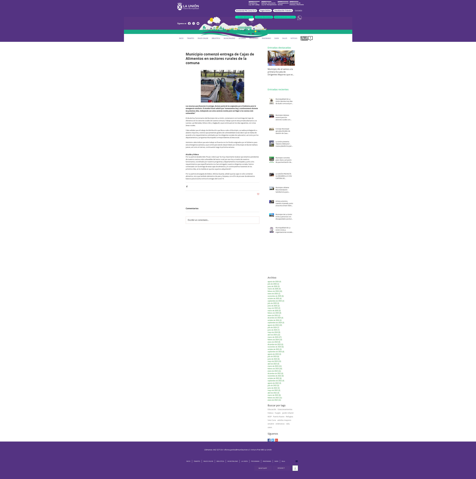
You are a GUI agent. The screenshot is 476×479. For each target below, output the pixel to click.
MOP (270, 416)
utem (270, 427)
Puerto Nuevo (278, 416)
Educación (272, 409)
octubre (271, 424)
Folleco (270, 413)
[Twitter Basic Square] (272, 440)
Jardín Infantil (288, 413)
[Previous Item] (271, 58)
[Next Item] (291, 58)
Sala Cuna (272, 420)
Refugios (289, 416)
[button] (229, 38)
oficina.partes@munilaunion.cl (237, 449)
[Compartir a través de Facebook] (187, 186)
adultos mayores (284, 420)
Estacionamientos (285, 409)
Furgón (278, 413)
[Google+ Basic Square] (276, 440)
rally (288, 424)
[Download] (295, 468)
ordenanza (280, 424)
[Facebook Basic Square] (269, 440)
